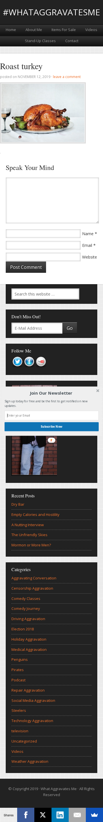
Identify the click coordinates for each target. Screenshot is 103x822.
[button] (51, 393)
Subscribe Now (51, 427)
